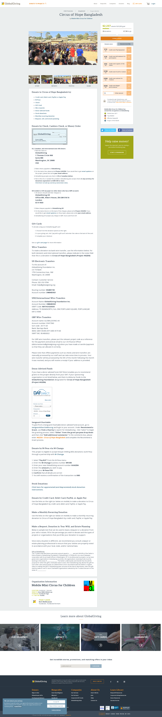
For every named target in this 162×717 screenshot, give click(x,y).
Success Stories (114, 700)
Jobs (92, 695)
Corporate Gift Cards (77, 698)
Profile (42, 595)
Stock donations (40, 113)
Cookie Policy (18, 706)
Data (128, 713)
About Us (95, 690)
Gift (139, 3)
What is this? (48, 400)
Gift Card (38, 105)
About (95, 3)
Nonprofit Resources (116, 693)
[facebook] (110, 682)
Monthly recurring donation (45, 116)
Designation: (36, 409)
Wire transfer (40, 108)
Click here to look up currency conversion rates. (51, 183)
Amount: (35, 413)
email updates (87, 171)
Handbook (54, 698)
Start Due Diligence (57, 693)
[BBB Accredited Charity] (115, 708)
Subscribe (95, 666)
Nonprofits (103, 3)
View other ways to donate (123, 102)
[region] (35, 706)
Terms (117, 713)
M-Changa (59, 454)
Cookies (113, 713)
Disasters (121, 3)
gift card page (42, 243)
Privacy (108, 713)
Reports (54, 86)
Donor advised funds (42, 111)
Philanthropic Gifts (37, 695)
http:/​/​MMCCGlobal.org (45, 592)
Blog (128, 3)
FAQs (92, 698)
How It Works (94, 693)
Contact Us (94, 700)
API (126, 713)
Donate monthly (125, 44)
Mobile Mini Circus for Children (81, 18)
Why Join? (54, 695)
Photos (71, 86)
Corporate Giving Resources (118, 695)
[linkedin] (124, 682)
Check (37, 102)
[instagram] (117, 682)
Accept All (56, 702)
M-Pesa (37, 100)
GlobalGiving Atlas (76, 700)
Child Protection (68, 11)
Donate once (109, 44)
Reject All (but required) (56, 706)
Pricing (122, 713)
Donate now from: (38, 404)
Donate (36, 4)
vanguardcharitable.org (42, 427)
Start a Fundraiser (117, 152)
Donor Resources (115, 698)
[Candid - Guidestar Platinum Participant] (108, 708)
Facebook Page (44, 594)
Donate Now (117, 38)
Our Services (74, 693)
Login (153, 4)
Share (89, 86)
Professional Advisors (38, 698)
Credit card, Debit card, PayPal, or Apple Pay (50, 97)
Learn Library (116, 690)
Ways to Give (35, 693)
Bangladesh (81, 11)
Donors (35, 690)
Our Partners (74, 695)
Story (37, 86)
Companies (112, 3)
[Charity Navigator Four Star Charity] (103, 708)
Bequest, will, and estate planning (47, 119)
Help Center (97, 681)
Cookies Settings (56, 710)
